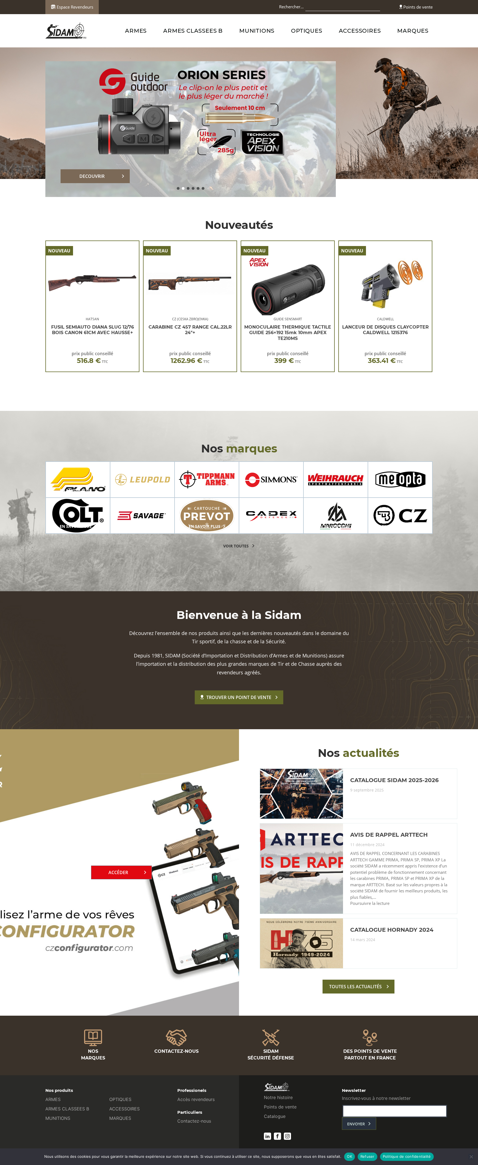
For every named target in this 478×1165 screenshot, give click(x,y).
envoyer (356, 1123)
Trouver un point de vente (238, 697)
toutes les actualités (355, 987)
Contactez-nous (194, 1121)
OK (349, 1156)
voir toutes (236, 546)
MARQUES (412, 30)
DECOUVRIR (92, 176)
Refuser (367, 1156)
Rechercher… (291, 6)
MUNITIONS (256, 30)
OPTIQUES (306, 30)
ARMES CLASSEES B (193, 30)
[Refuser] (471, 1156)
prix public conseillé (92, 357)
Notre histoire (278, 1097)
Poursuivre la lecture (369, 903)
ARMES (136, 30)
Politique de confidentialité (407, 1156)
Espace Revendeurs (74, 7)
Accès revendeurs (196, 1099)
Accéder (118, 872)
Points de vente (417, 7)
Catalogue (274, 1116)
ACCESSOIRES (360, 30)
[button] (178, 188)
